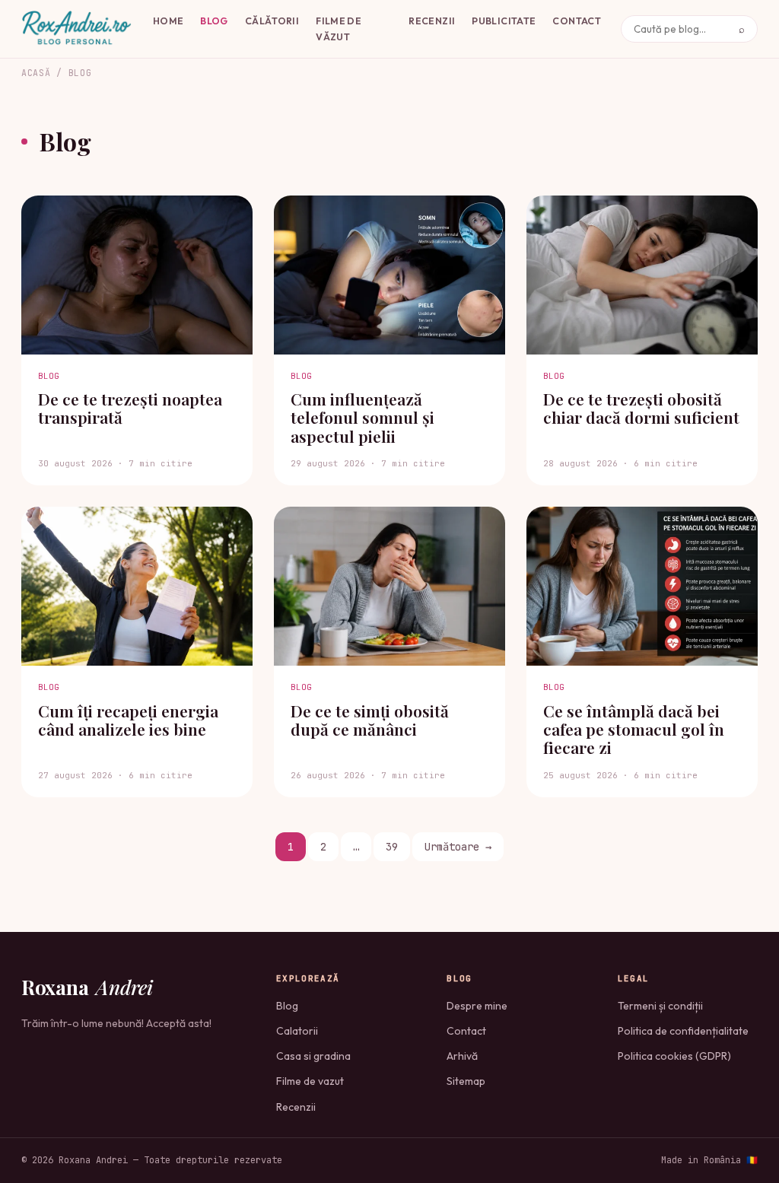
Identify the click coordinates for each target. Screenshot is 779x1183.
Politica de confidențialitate (683, 1031)
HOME (168, 20)
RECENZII (432, 20)
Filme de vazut (310, 1081)
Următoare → (457, 847)
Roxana (87, 987)
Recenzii (296, 1107)
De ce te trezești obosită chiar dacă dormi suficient (641, 408)
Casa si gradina (313, 1056)
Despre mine (477, 1006)
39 (392, 847)
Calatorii (297, 1031)
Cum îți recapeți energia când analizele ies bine (128, 719)
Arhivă (462, 1056)
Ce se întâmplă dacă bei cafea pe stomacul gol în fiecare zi (633, 729)
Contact (466, 1031)
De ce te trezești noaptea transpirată (130, 408)
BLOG (214, 20)
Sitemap (466, 1081)
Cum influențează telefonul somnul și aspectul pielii (362, 417)
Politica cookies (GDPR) (674, 1056)
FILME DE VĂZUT (338, 28)
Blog (287, 1006)
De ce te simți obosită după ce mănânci (370, 719)
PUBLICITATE (504, 20)
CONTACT (576, 20)
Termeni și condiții (660, 1006)
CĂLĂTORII (272, 20)
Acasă (35, 72)
